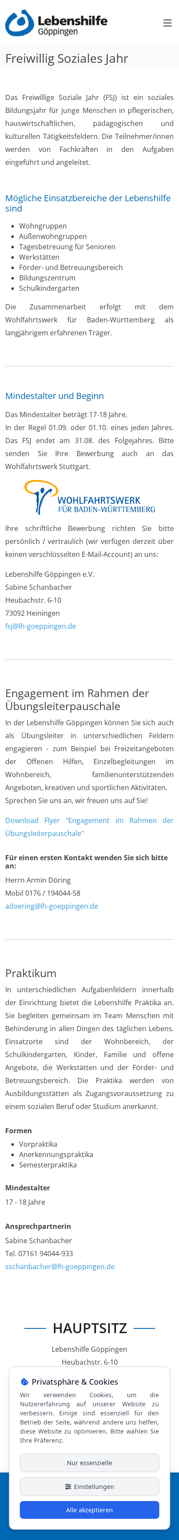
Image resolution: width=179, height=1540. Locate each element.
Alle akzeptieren (89, 1510)
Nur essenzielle (89, 1463)
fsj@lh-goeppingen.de (40, 626)
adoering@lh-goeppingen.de (51, 906)
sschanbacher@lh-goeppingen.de (60, 1266)
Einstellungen (93, 1486)
